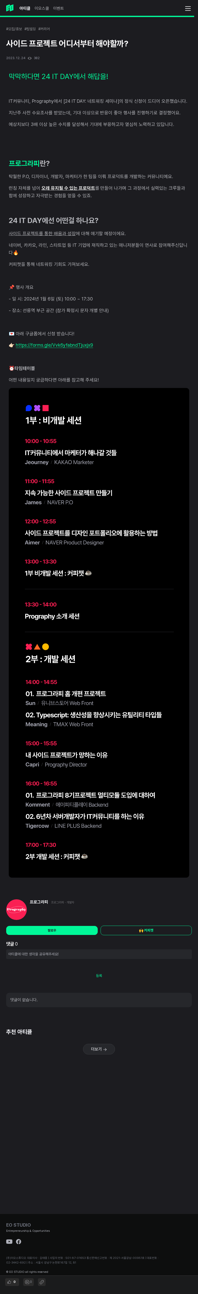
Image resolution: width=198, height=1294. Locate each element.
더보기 (97, 1049)
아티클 (25, 8)
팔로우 (52, 930)
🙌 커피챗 (146, 930)
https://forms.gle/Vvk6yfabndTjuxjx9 (54, 345)
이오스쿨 (42, 8)
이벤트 (58, 8)
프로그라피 (39, 902)
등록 (99, 976)
